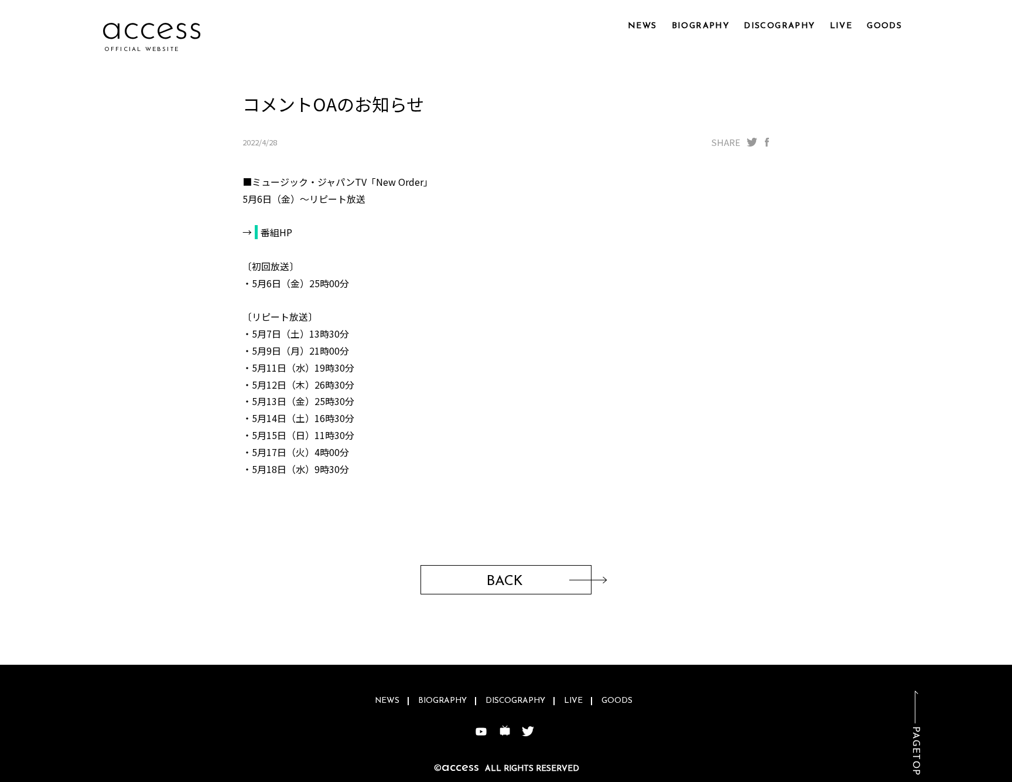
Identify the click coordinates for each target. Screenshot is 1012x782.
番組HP (276, 232)
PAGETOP (915, 751)
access (152, 29)
